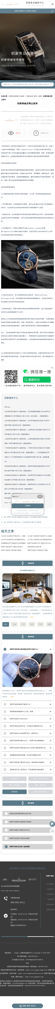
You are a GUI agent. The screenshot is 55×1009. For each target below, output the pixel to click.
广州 (23, 624)
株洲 (40, 96)
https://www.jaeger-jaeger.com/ (37, 970)
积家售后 (14, 778)
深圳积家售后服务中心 (12, 466)
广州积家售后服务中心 (12, 448)
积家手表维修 (16, 339)
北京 (5, 624)
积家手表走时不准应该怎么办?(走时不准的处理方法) (28, 748)
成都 (49, 624)
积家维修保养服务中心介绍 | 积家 (21, 711)
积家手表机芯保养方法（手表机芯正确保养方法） (27, 726)
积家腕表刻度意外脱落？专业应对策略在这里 (25, 755)
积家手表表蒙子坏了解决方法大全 (39, 543)
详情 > (32, 617)
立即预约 (27, 506)
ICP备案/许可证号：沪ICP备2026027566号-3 (27, 959)
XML (27, 963)
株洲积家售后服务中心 (15, 353)
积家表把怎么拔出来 (34, 546)
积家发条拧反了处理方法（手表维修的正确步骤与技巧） (29, 769)
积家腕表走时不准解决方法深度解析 (13, 543)
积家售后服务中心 (35, 3)
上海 (14, 624)
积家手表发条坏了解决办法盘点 (12, 546)
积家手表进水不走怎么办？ (19, 719)
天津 (40, 624)
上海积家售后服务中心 (12, 429)
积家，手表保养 (14, 785)
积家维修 (6, 146)
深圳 (31, 624)
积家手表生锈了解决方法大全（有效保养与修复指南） (28, 762)
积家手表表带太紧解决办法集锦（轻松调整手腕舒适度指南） (28, 517)
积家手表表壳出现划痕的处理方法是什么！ (24, 649)
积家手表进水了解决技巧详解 (38, 550)
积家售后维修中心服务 (16, 96)
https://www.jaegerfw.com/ (34, 977)
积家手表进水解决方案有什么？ (21, 704)
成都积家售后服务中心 (12, 484)
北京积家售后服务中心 (12, 411)
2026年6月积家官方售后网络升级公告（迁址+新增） (19, 539)
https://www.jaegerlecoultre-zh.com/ (31, 973)
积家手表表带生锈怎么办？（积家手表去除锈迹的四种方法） (31, 740)
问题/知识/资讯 (32, 96)
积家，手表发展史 (40, 792)
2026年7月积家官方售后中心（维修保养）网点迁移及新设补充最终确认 (25, 536)
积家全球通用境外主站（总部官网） (13, 970)
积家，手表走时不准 (41, 778)
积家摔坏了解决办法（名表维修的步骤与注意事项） (25, 522)
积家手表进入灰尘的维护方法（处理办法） (24, 733)
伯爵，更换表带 (40, 785)
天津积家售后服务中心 (12, 475)
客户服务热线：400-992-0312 (27, 956)
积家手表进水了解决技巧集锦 (11, 550)
